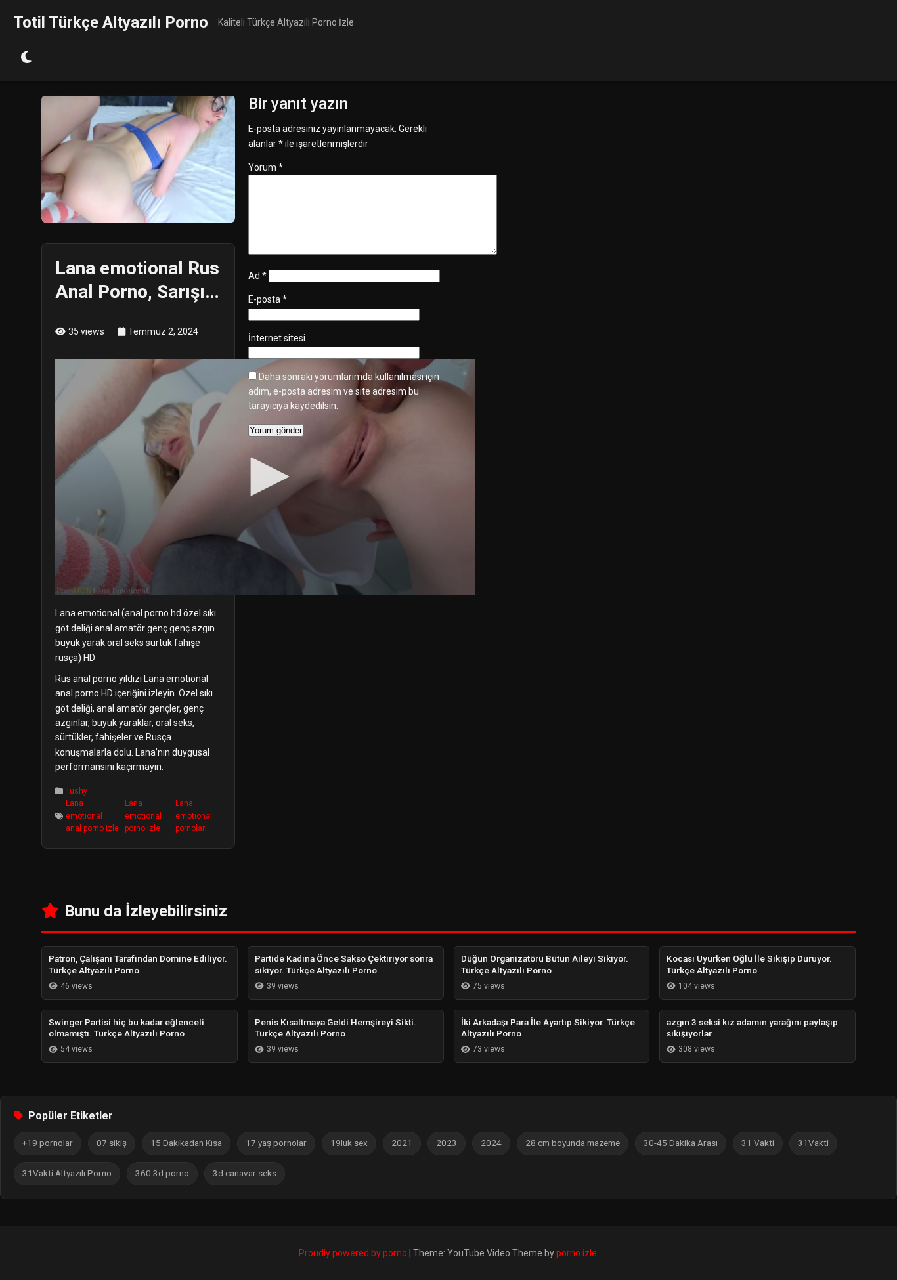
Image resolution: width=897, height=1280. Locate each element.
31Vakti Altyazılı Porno (67, 1173)
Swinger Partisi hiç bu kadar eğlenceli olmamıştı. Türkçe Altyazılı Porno (126, 1028)
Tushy (76, 791)
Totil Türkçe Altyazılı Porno (110, 22)
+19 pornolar (47, 1143)
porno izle (576, 1253)
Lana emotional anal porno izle (92, 816)
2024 (491, 1143)
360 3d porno (162, 1173)
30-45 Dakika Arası (681, 1143)
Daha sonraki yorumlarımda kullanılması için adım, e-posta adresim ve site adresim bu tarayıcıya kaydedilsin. (343, 392)
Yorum (265, 167)
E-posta (267, 299)
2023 (446, 1143)
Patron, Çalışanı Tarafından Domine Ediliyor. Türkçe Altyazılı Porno (138, 964)
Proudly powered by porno (354, 1253)
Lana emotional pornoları (193, 816)
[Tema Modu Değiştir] (26, 58)
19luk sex (349, 1143)
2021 (401, 1143)
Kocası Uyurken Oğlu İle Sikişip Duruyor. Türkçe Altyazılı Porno (749, 964)
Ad (257, 275)
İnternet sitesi (276, 338)
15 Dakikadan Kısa (186, 1143)
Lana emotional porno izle (143, 816)
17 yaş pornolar (276, 1143)
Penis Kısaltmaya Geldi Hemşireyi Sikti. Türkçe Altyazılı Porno (335, 1028)
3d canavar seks (244, 1173)
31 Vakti (757, 1143)
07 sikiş (112, 1143)
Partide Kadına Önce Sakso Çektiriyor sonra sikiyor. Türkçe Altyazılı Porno (344, 964)
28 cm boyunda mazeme (572, 1143)
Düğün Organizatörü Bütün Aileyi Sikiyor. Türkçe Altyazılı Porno (544, 964)
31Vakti (813, 1143)
